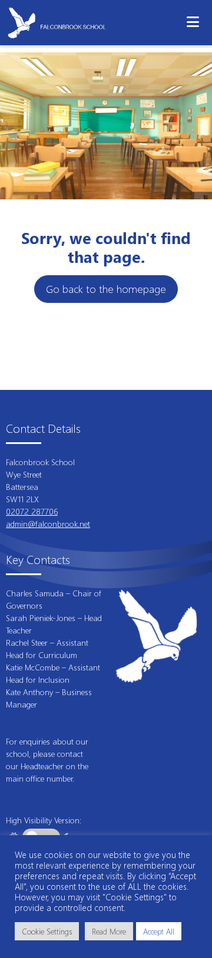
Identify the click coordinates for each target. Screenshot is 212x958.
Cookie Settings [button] (47, 931)
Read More (109, 931)
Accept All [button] (158, 931)
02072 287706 (32, 511)
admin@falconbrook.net (48, 523)
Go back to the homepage (106, 289)
